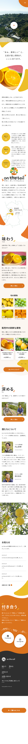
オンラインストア (14, 369)
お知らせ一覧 (6, 585)
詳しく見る (14, 286)
